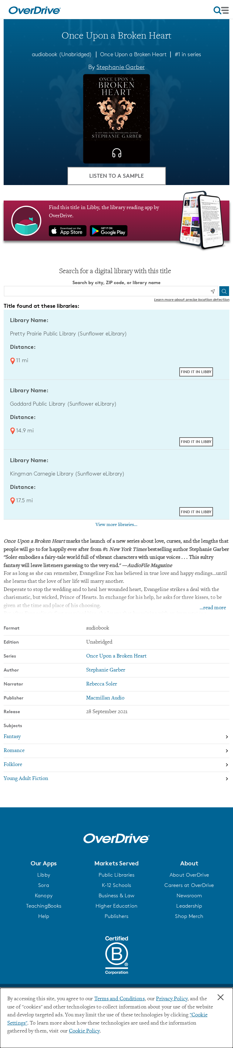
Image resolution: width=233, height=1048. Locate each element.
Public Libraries (117, 875)
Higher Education (116, 906)
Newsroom (189, 895)
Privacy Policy (171, 999)
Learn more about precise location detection (191, 299)
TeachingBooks (43, 906)
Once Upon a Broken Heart (133, 54)
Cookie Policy (84, 1031)
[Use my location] (213, 291)
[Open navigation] (221, 10)
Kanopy (43, 895)
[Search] (224, 291)
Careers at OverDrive (189, 885)
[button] (43, 863)
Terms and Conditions (119, 999)
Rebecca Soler (101, 684)
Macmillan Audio (105, 698)
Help (43, 916)
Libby (43, 875)
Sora (43, 885)
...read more (213, 608)
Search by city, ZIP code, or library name (116, 282)
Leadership (189, 906)
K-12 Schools (116, 885)
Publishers (116, 916)
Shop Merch (189, 916)
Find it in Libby (196, 371)
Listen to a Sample (116, 175)
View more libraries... (116, 524)
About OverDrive (189, 875)
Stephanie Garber (120, 66)
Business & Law (117, 895)
